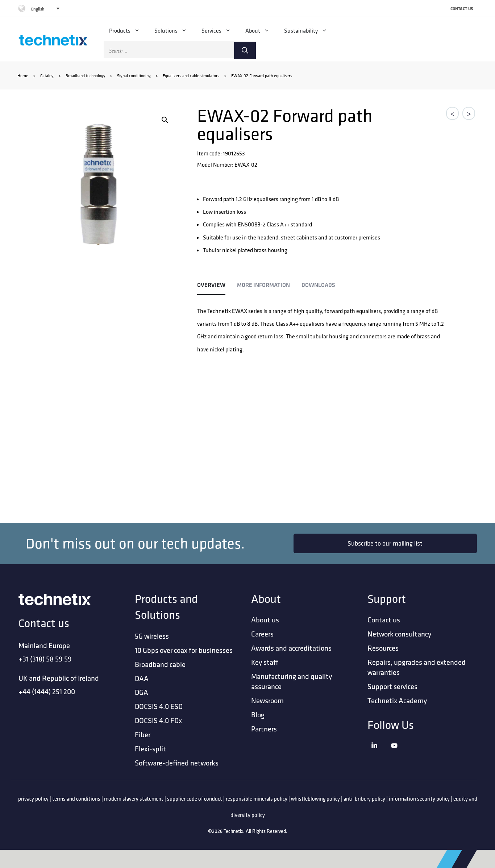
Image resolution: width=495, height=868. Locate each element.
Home (22, 75)
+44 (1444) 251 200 (46, 691)
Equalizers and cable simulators (191, 75)
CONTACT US (461, 8)
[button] (164, 119)
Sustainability (301, 30)
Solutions (166, 30)
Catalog (47, 75)
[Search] (245, 50)
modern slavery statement (133, 798)
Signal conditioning (134, 75)
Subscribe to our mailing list (385, 543)
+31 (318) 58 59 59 (45, 658)
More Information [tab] (263, 285)
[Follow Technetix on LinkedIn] (379, 754)
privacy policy (33, 798)
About (252, 30)
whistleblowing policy (315, 798)
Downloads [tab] (318, 285)
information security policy (419, 798)
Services (211, 30)
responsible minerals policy (256, 798)
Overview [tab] (211, 285)
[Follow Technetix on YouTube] (399, 754)
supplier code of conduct (194, 798)
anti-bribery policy (364, 798)
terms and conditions (76, 798)
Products (119, 30)
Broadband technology (85, 75)
